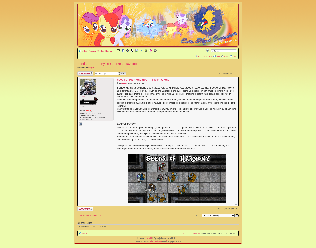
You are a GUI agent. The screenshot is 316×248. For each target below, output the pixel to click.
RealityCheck (167, 240)
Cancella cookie (194, 233)
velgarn (91, 68)
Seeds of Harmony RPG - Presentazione (107, 64)
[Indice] (158, 44)
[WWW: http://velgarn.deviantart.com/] (80, 124)
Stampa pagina (207, 50)
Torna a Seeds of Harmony (90, 215)
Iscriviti (226, 56)
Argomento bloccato (81, 73)
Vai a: (198, 216)
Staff (184, 233)
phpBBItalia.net (156, 242)
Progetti (92, 51)
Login (235, 56)
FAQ (218, 56)
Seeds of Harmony (105, 51)
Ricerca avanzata (205, 56)
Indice (84, 51)
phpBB (149, 238)
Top (236, 204)
